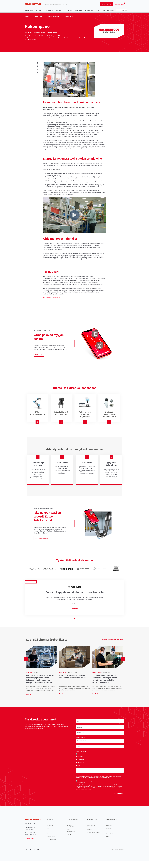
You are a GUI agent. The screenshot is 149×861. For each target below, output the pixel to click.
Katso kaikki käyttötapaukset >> (112, 639)
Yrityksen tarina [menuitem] (51, 836)
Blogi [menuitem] (48, 828)
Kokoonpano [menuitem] (69, 16)
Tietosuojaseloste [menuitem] (51, 839)
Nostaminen (29, 10)
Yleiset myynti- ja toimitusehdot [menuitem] (91, 826)
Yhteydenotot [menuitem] (72, 820)
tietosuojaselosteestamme (83, 789)
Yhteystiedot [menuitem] (50, 825)
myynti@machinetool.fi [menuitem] (72, 834)
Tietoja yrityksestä (108, 10)
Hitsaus (70, 10)
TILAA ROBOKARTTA (41, 538)
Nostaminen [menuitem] (109, 825)
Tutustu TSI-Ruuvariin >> (51, 298)
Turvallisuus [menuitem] (109, 831)
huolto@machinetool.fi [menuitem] (72, 837)
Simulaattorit (60, 10)
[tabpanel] (74, 597)
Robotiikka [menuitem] (38, 16)
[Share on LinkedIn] (37, 69)
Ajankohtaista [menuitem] (50, 833)
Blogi (97, 10)
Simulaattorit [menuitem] (109, 833)
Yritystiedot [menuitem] (52, 820)
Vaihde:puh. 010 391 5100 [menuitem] (71, 830)
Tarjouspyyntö (119, 4)
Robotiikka (39, 10)
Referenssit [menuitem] (50, 831)
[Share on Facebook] (37, 63)
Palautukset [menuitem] (89, 829)
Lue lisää (74, 608)
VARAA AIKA (39, 354)
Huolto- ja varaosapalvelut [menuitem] (93, 832)
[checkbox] (100, 759)
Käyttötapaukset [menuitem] (53, 16)
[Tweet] (37, 66)
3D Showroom (89, 10)
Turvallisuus (49, 10)
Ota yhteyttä (106, 4)
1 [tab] (74, 618)
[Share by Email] (37, 72)
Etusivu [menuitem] (27, 16)
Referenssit (78, 10)
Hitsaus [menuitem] (108, 836)
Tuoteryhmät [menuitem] (111, 820)
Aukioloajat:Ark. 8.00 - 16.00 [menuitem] (70, 826)
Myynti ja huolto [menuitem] (93, 820)
